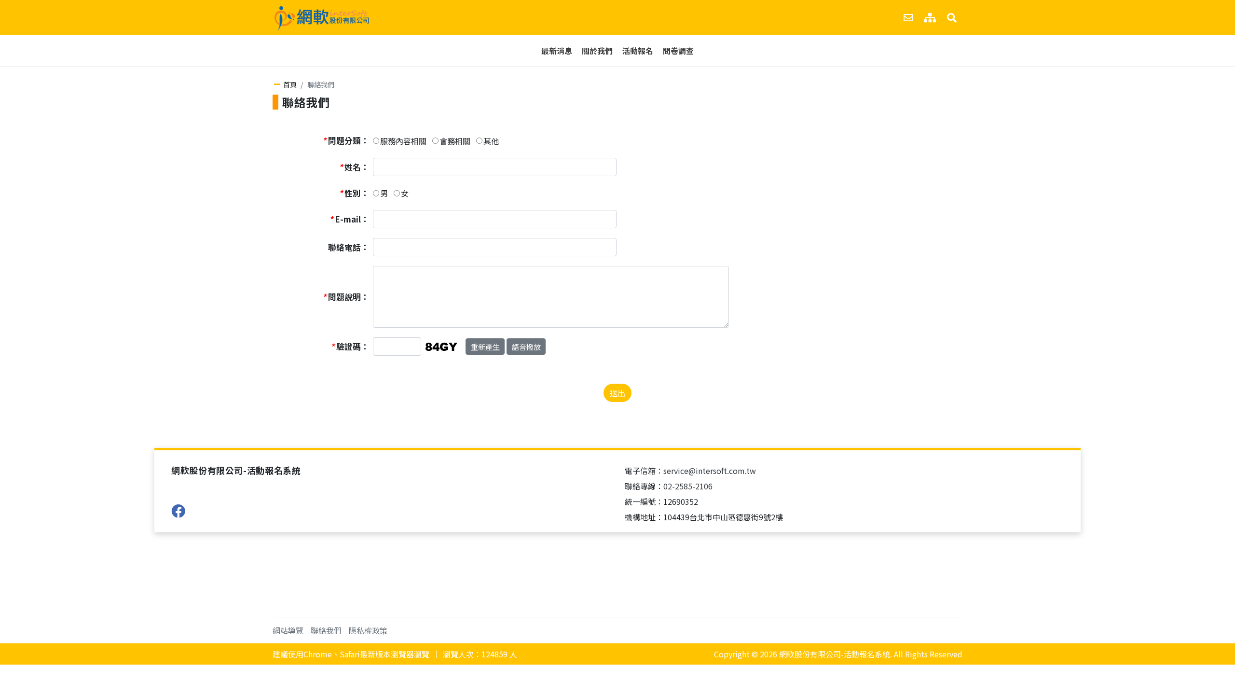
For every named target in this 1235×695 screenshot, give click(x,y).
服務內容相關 (403, 141)
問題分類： (345, 140)
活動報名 (637, 50)
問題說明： (345, 297)
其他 (491, 141)
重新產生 (485, 346)
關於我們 (597, 50)
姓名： (354, 167)
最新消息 (556, 50)
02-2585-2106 (688, 486)
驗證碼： (349, 346)
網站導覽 (288, 630)
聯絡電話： (348, 247)
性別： (354, 193)
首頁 (290, 84)
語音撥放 (526, 346)
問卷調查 (678, 50)
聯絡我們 (326, 630)
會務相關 (454, 141)
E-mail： (349, 219)
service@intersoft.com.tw (709, 470)
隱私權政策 (368, 630)
